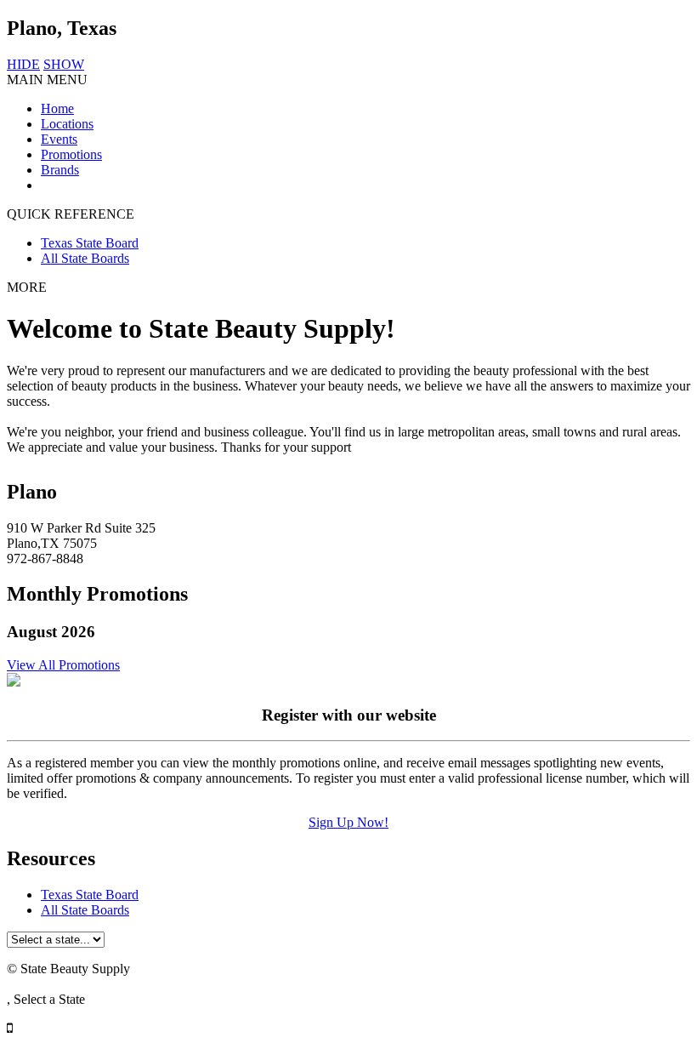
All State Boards (85, 258)
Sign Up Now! (348, 822)
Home (57, 108)
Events (59, 139)
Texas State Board (90, 243)
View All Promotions (63, 665)
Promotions (71, 154)
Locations (67, 124)
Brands (60, 169)
